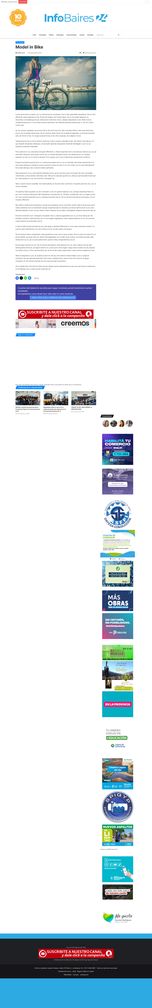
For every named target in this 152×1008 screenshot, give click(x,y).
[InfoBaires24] (76, 18)
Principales (42, 35)
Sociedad (90, 35)
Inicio (34, 35)
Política (51, 35)
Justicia (81, 35)
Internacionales (71, 35)
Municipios (60, 35)
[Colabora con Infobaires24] (56, 292)
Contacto (76, 975)
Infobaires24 (84, 975)
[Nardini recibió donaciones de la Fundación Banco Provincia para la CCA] (28, 398)
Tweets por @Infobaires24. (109, 849)
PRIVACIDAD (67, 975)
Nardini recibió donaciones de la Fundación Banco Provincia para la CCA (28, 409)
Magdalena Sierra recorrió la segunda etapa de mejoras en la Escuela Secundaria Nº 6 (54, 409)
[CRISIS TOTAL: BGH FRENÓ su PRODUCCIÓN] (83, 398)
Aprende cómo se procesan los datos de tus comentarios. (63, 384)
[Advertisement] (62, 992)
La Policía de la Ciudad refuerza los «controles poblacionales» (48, 2)
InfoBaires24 (21, 53)
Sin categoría (20, 42)
